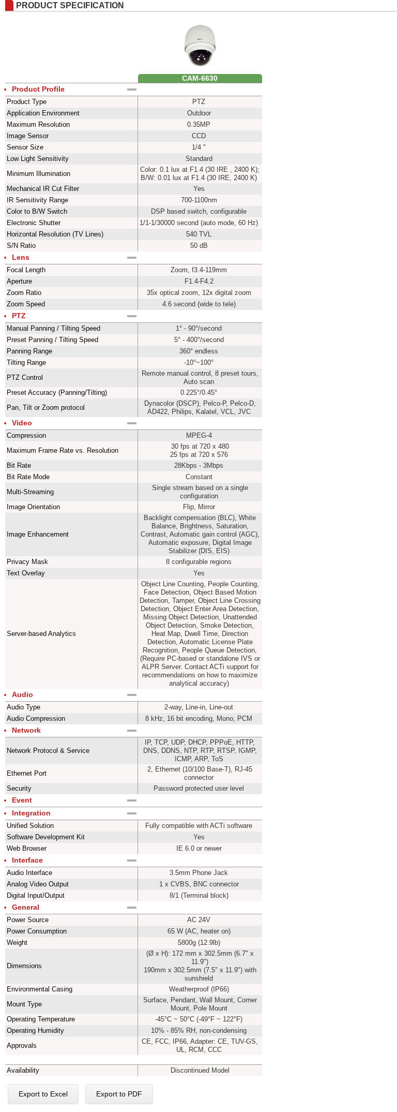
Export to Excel (43, 1094)
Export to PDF (119, 1094)
